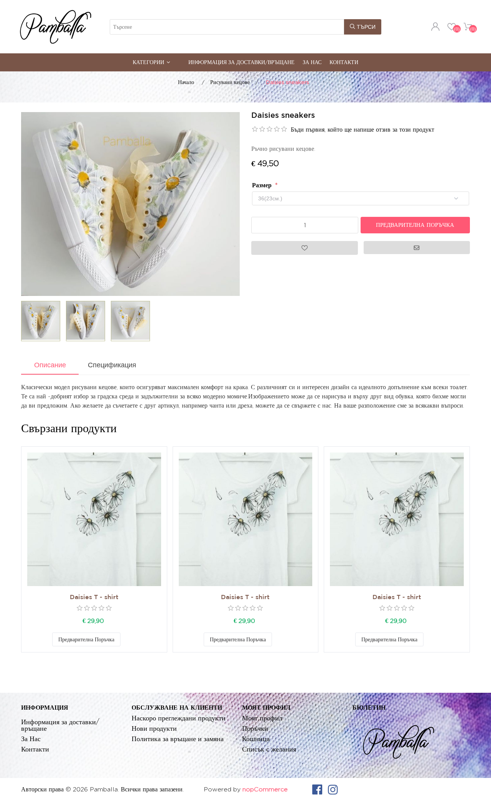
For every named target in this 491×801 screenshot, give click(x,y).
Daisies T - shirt (94, 597)
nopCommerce (265, 789)
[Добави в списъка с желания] (128, 639)
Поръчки (255, 728)
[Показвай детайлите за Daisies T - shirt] (94, 519)
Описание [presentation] (50, 365)
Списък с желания (269, 749)
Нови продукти (154, 728)
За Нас (312, 62)
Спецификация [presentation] (112, 365)
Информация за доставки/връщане (241, 62)
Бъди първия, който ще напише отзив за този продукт (362, 129)
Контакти (344, 62)
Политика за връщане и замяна (178, 738)
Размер (263, 185)
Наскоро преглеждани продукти (179, 718)
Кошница (256, 738)
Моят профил (262, 718)
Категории (148, 62)
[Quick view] (94, 519)
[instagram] (333, 789)
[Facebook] (317, 789)
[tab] (50, 366)
